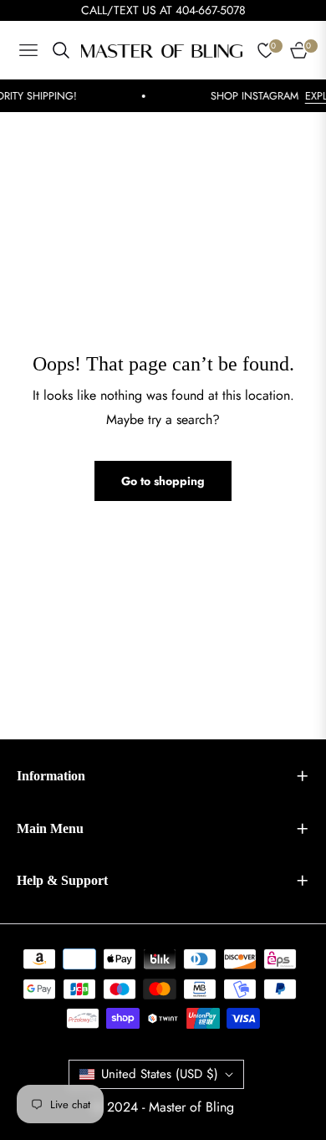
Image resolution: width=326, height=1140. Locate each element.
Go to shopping (163, 481)
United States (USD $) (159, 1074)
